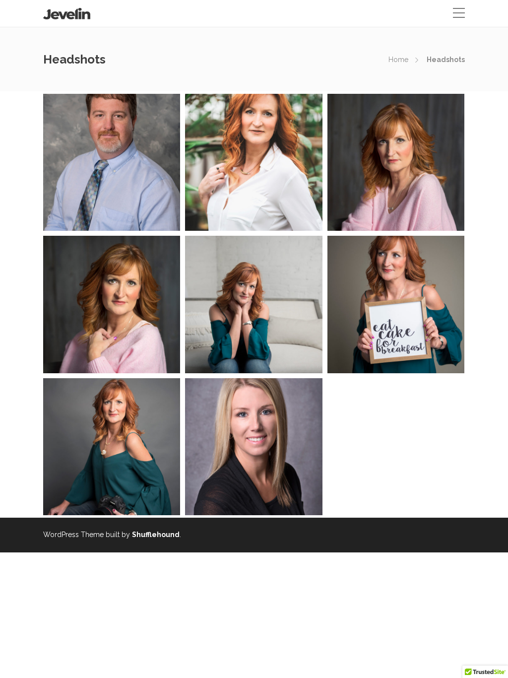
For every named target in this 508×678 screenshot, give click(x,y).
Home (398, 60)
